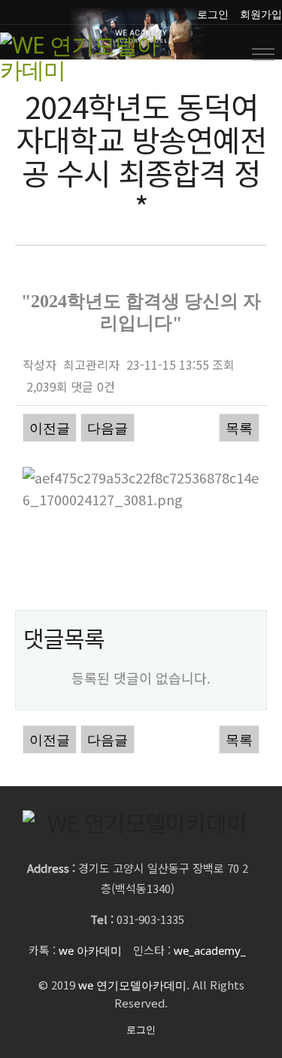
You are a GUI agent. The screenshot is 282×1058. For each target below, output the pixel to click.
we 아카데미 (90, 950)
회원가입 (261, 14)
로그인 (213, 14)
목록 (239, 428)
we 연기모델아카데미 (132, 984)
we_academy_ (210, 950)
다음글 (107, 428)
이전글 (49, 428)
